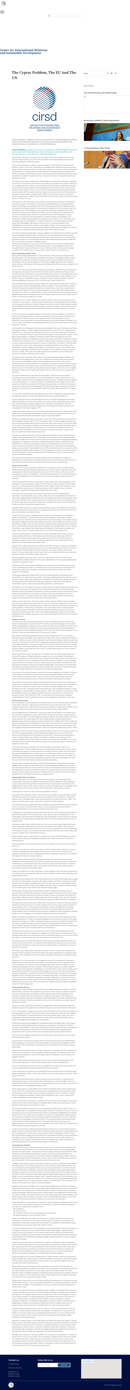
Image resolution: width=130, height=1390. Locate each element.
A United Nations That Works (97, 148)
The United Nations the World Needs (100, 93)
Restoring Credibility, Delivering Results (101, 120)
